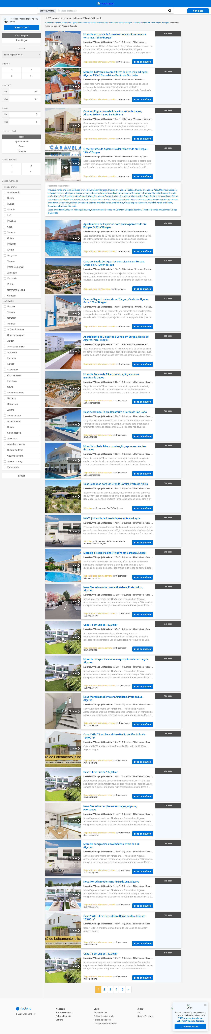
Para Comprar (21, 35)
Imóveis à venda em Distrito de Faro (94, 23)
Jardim (10, 341)
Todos (21, 137)
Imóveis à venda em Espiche (86, 193)
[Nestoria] (106, 3)
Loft (9, 215)
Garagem (11, 295)
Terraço (11, 312)
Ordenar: (21, 49)
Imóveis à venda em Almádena (72, 196)
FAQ (139, 1012)
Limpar (21, 475)
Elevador (11, 358)
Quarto (10, 198)
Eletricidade (13, 467)
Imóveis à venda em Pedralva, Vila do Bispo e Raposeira (122, 203)
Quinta (10, 238)
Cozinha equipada (16, 335)
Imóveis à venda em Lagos (121, 23)
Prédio (10, 284)
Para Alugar (21, 40)
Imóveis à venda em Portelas (121, 190)
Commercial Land (16, 290)
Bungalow (12, 255)
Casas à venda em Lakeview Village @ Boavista (69, 210)
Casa (9, 226)
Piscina (11, 306)
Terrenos (22, 151)
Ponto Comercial (15, 267)
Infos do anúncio (143, 61)
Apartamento (13, 192)
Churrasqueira (14, 375)
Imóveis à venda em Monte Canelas (154, 199)
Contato (59, 1020)
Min (5, 91)
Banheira (11, 398)
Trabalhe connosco (64, 1012)
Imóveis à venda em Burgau (99, 196)
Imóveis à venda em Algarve (66, 23)
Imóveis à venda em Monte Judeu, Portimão (132, 196)
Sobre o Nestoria (63, 1016)
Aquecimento (14, 421)
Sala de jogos (14, 432)
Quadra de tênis (15, 450)
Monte (10, 249)
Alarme (10, 409)
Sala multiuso (14, 415)
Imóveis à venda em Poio (100, 199)
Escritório (12, 278)
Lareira (10, 364)
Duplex (10, 203)
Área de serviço (15, 461)
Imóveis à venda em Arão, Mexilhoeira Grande (156, 190)
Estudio (11, 209)
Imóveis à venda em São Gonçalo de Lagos (151, 23)
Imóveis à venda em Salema (83, 203)
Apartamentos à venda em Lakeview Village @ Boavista (116, 210)
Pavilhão (11, 221)
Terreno (11, 261)
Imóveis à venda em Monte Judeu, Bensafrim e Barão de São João (130, 193)
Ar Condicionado (15, 329)
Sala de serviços (15, 392)
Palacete (11, 244)
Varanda (11, 323)
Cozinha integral (15, 455)
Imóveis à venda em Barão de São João (70, 199)
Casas (21, 146)
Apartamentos (21, 141)
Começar (49, 23)
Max (6, 99)
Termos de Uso (100, 1012)
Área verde (12, 438)
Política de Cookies (102, 1020)
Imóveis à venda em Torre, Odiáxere (64, 190)
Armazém (12, 272)
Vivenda (11, 232)
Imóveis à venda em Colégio (60, 193)
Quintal (10, 427)
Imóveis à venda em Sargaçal (94, 190)
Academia (12, 352)
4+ (31, 76)
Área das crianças (16, 444)
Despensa (12, 404)
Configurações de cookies (105, 1023)
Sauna (10, 386)
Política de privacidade (104, 1016)
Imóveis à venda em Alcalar (124, 199)
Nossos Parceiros (145, 1016)
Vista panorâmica (16, 346)
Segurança (12, 369)
